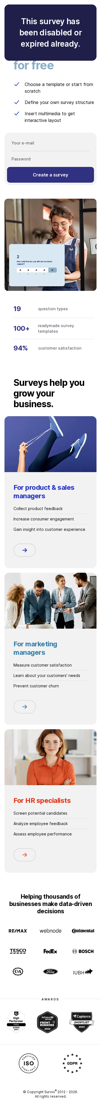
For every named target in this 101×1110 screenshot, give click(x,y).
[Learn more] (24, 550)
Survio (50, 1092)
